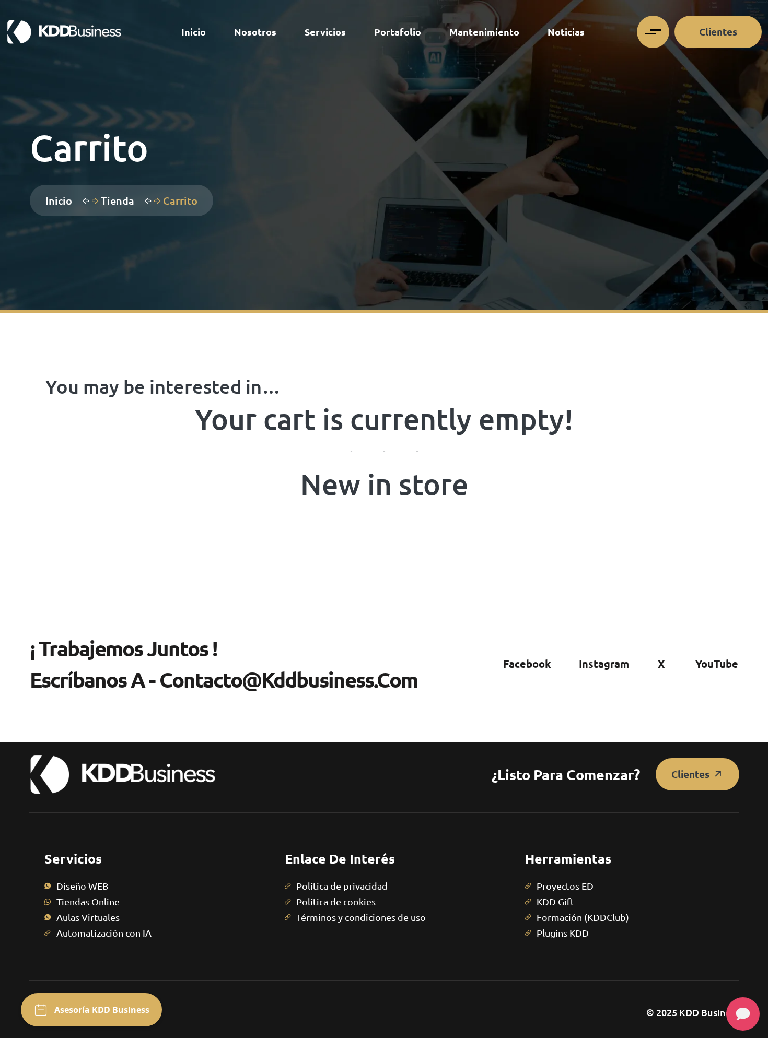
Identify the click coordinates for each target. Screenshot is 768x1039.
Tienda (120, 200)
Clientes (718, 31)
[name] (63, 32)
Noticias (566, 32)
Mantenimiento (484, 32)
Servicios (325, 32)
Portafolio (397, 32)
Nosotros (255, 32)
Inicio (193, 32)
